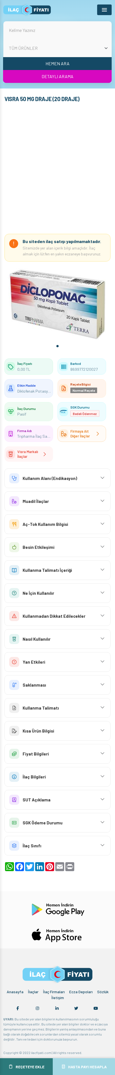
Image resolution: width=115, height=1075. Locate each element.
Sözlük (103, 991)
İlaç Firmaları (54, 991)
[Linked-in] (57, 1008)
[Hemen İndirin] (57, 908)
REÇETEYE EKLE (30, 1066)
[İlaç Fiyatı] (27, 10)
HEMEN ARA (57, 63)
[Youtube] (95, 1008)
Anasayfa (15, 991)
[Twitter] (76, 1008)
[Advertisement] (57, 169)
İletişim (57, 997)
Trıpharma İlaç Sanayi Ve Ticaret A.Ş (47, 436)
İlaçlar (33, 991)
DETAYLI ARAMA (57, 76)
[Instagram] (37, 1008)
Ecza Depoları (81, 991)
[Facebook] (17, 1008)
